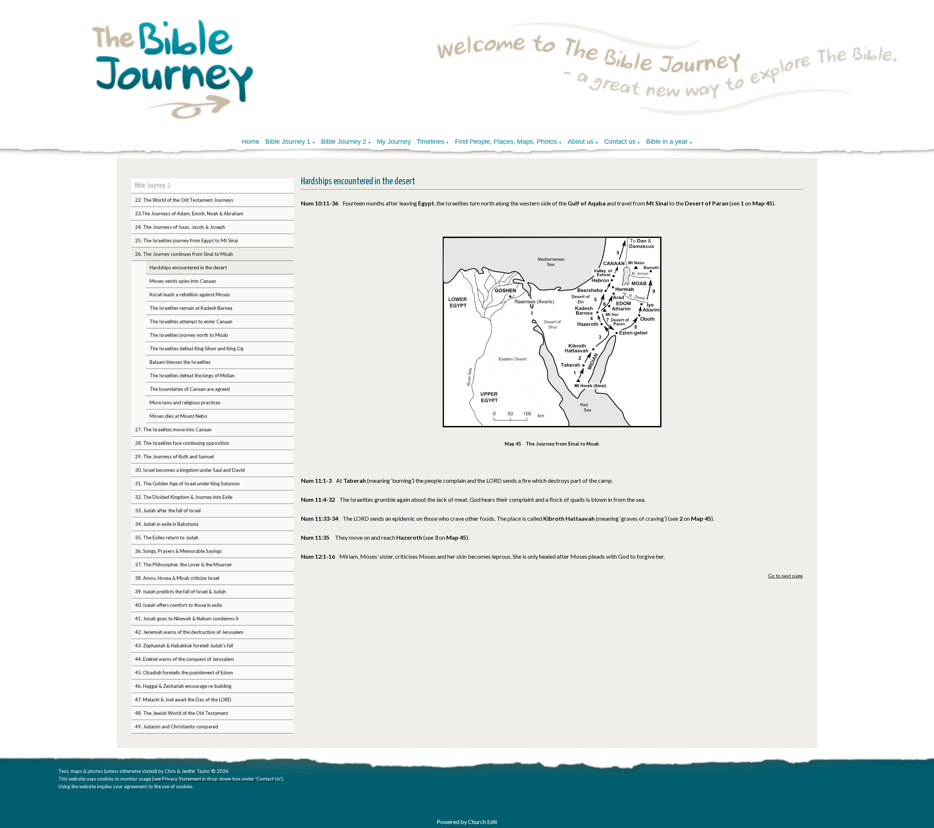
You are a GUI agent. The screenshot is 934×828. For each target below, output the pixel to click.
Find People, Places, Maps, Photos (506, 141)
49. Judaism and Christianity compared (176, 726)
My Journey (394, 141)
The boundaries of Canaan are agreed (190, 389)
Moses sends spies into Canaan (183, 281)
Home (250, 141)
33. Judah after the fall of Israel (168, 510)
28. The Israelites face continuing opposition (182, 443)
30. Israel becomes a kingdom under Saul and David (190, 470)
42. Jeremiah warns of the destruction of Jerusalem (189, 632)
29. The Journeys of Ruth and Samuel (174, 456)
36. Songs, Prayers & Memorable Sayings (178, 551)
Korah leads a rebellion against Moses (190, 294)
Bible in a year (667, 141)
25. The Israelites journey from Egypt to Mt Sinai (186, 240)
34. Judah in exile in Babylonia (166, 524)
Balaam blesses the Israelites (180, 362)
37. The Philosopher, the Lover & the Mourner (183, 564)
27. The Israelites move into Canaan (173, 429)
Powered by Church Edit (467, 821)
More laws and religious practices (185, 402)
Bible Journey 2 (343, 141)
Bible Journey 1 (287, 141)
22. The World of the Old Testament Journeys (184, 200)
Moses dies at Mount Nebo (178, 416)
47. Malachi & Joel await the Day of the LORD (183, 699)
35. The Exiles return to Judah (166, 537)
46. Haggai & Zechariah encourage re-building (183, 686)
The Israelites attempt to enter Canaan (191, 321)
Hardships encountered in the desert (188, 267)
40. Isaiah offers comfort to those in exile (178, 605)
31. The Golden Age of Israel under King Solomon (187, 483)
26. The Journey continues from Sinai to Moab (184, 254)
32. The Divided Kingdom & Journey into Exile (183, 497)
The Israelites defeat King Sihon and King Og (196, 348)
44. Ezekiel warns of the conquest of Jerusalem (184, 659)
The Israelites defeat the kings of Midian (192, 375)
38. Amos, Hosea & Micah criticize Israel (177, 578)
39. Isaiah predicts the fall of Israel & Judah (180, 591)
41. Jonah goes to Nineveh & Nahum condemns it (187, 618)
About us (581, 141)
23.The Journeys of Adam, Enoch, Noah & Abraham (189, 213)
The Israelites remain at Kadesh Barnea (191, 308)
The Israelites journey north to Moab (189, 335)
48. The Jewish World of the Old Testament (181, 713)
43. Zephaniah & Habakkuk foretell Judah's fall (184, 645)
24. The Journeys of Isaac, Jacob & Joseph (180, 227)
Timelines (430, 141)
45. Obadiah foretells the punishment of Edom (184, 672)
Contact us (620, 141)
